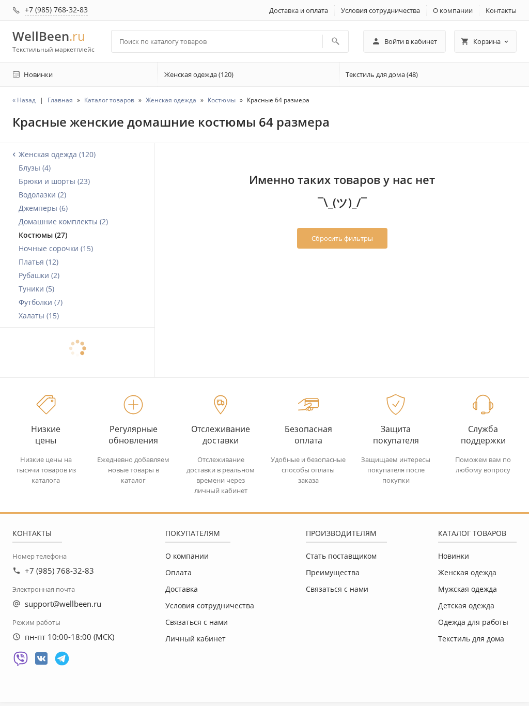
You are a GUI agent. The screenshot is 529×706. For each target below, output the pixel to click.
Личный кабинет (195, 638)
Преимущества (333, 572)
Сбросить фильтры (342, 238)
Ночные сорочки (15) (56, 248)
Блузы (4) (35, 168)
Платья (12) (38, 262)
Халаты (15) (39, 315)
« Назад (24, 100)
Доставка (181, 589)
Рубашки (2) (39, 275)
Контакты (501, 10)
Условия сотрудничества (380, 10)
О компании (453, 10)
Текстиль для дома (471, 638)
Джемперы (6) (43, 208)
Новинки (453, 556)
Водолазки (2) (42, 194)
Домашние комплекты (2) (63, 221)
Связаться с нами (196, 622)
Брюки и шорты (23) (54, 181)
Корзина (487, 41)
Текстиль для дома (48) (382, 74)
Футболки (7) (41, 302)
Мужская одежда (467, 589)
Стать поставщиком (341, 556)
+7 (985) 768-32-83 (56, 9)
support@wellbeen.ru (63, 603)
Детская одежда (466, 605)
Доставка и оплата (298, 10)
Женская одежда (467, 572)
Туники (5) (36, 289)
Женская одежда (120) (199, 74)
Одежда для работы (473, 622)
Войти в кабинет (410, 41)
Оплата (178, 572)
